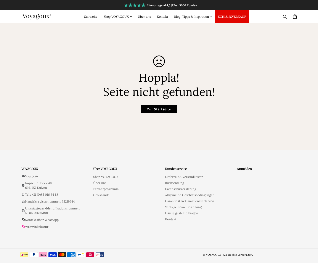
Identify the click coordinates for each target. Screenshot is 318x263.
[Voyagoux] (37, 16)
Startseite (91, 17)
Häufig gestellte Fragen (181, 213)
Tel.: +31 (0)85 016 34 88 (41, 194)
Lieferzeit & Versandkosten (184, 177)
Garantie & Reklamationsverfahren (189, 201)
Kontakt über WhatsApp (42, 220)
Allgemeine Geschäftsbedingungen (190, 195)
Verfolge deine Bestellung (183, 207)
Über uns (144, 17)
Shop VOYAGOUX (116, 17)
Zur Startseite (159, 109)
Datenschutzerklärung (180, 189)
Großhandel (101, 195)
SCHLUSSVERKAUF (232, 17)
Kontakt (162, 17)
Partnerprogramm (106, 189)
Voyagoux (31, 176)
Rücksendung (174, 183)
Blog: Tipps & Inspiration (191, 17)
